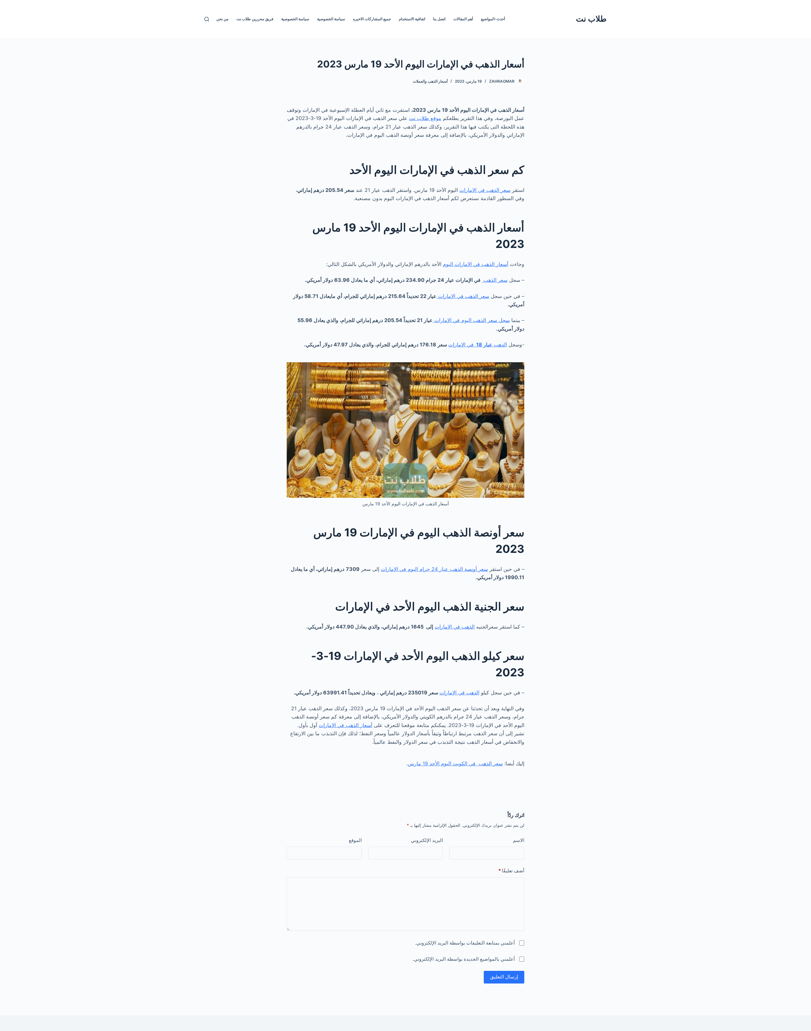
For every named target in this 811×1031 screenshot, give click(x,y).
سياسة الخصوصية (331, 18)
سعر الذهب (495, 280)
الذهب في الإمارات (477, 344)
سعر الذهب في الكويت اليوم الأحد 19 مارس (455, 763)
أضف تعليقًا (511, 871)
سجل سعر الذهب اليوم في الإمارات (471, 320)
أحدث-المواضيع (493, 18)
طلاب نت (591, 18)
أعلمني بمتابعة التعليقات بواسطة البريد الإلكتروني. (465, 943)
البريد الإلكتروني (427, 840)
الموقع (355, 840)
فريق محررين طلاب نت (254, 18)
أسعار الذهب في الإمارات (345, 725)
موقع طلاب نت (425, 118)
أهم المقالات (463, 18)
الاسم (518, 840)
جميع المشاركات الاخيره (372, 18)
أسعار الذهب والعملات (430, 81)
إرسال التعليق (504, 977)
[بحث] (206, 19)
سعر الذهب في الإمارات (484, 190)
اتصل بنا (439, 18)
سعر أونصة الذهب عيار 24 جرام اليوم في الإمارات (434, 569)
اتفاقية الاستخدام (412, 18)
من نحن (222, 18)
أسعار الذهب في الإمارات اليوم (475, 264)
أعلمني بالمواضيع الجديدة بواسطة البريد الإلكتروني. (463, 959)
